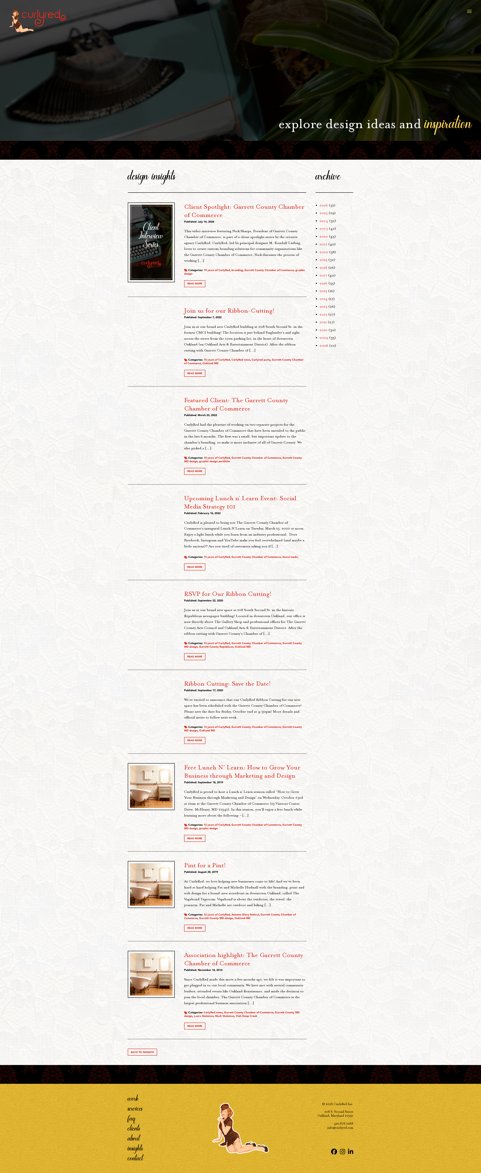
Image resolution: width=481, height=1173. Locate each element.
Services (135, 1108)
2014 (323, 299)
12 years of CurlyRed (217, 825)
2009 (323, 337)
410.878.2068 (343, 1123)
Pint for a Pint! (205, 865)
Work (133, 1098)
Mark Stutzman (224, 1016)
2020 (323, 252)
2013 (323, 306)
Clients (134, 1127)
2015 (323, 291)
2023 (323, 228)
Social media (290, 557)
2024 (323, 221)
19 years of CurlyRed (217, 270)
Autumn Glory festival (245, 914)
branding (237, 270)
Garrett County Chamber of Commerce (269, 270)
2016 (323, 283)
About (134, 1137)
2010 (323, 330)
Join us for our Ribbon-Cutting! (229, 310)
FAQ (131, 1117)
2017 (323, 275)
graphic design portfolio (214, 461)
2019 (323, 260)
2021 (323, 244)
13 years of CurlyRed (217, 643)
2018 (323, 267)
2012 (323, 314)
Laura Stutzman (204, 1016)
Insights (135, 1147)
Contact (135, 1157)
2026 (323, 205)
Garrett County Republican (216, 647)
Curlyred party (261, 360)
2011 (323, 322)
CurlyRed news (240, 360)
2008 (323, 345)
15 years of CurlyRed (217, 360)
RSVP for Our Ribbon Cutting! (228, 594)
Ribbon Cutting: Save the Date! (227, 683)
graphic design (208, 828)
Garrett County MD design (216, 918)
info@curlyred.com (340, 1128)
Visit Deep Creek (246, 1016)
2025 (323, 213)
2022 (323, 236)
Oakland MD (211, 363)
